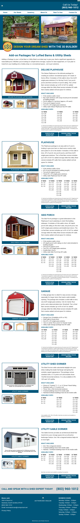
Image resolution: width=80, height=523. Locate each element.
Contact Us (73, 12)
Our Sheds (17, 12)
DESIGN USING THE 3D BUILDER (68, 134)
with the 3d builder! (45, 46)
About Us (44, 12)
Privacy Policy (6, 510)
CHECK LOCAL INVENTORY (49, 134)
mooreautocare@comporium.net (17, 507)
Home (5, 12)
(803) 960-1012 (70, 7)
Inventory (31, 12)
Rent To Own (57, 12)
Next (40, 88)
